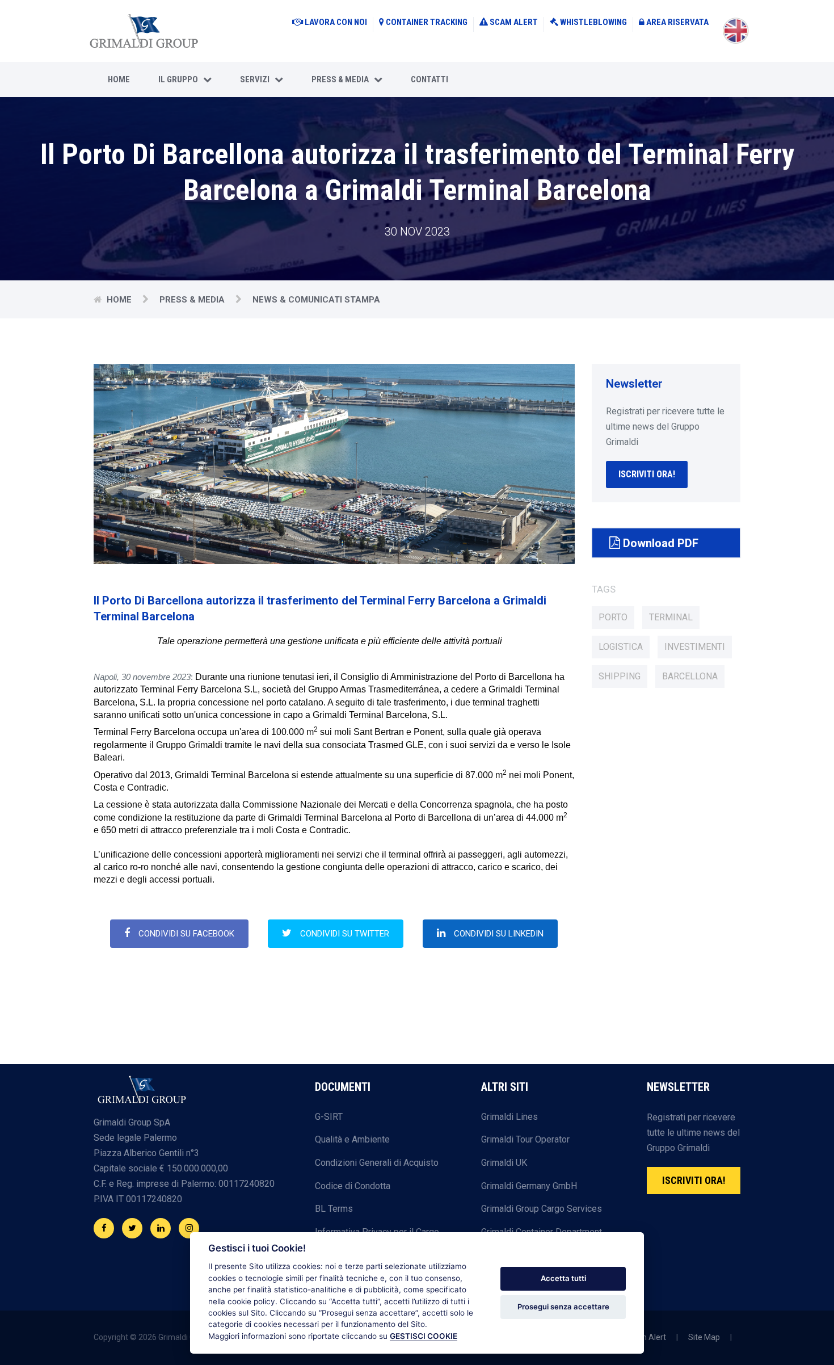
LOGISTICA (621, 646)
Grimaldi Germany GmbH (529, 1186)
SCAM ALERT (514, 22)
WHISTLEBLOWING (593, 22)
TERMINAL (671, 617)
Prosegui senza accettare (563, 1306)
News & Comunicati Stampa (316, 300)
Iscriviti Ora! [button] (646, 474)
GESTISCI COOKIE (423, 1336)
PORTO (613, 617)
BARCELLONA (690, 676)
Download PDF (659, 543)
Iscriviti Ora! (694, 1180)
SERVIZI (257, 79)
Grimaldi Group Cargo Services (541, 1208)
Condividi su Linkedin (499, 934)
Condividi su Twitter (344, 934)
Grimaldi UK (504, 1162)
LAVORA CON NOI (336, 22)
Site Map (704, 1337)
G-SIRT (329, 1116)
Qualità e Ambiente (352, 1139)
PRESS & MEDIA (342, 79)
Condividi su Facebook (186, 934)
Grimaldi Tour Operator (525, 1139)
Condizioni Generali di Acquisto (377, 1162)
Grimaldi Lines (509, 1116)
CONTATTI (429, 79)
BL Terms (334, 1208)
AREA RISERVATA (677, 22)
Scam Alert (646, 1337)
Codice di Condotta (352, 1186)
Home (119, 79)
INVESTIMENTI (694, 646)
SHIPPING (620, 676)
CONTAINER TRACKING (426, 22)
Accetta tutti (563, 1278)
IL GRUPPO (180, 79)
